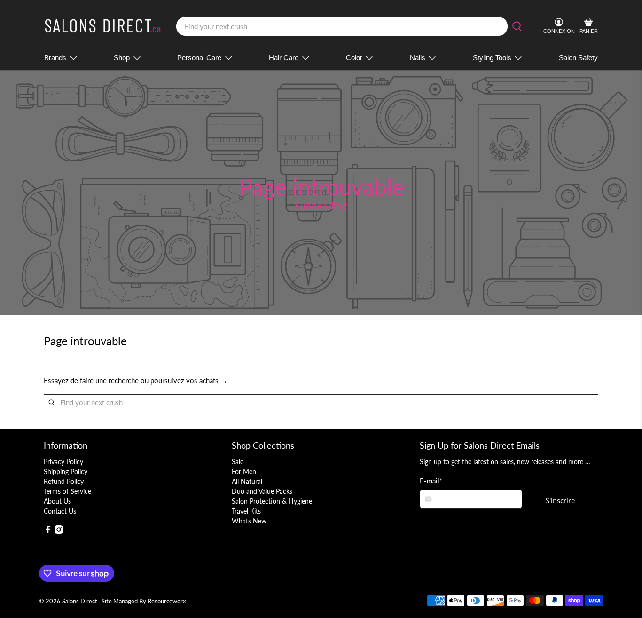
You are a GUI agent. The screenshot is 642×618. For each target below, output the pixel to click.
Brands (55, 58)
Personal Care (199, 58)
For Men (244, 471)
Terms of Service (67, 491)
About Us (57, 501)
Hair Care (283, 58)
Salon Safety (578, 58)
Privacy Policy (63, 461)
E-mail (431, 480)
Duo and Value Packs (262, 491)
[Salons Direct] (103, 26)
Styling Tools (492, 58)
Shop (122, 58)
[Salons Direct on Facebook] (48, 531)
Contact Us (60, 511)
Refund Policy (64, 481)
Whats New (249, 521)
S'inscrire (560, 500)
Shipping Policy (65, 471)
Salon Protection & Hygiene (272, 501)
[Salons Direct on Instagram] (59, 531)
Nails (417, 58)
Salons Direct (80, 601)
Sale (237, 461)
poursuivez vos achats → (188, 380)
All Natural (247, 481)
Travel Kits (246, 511)
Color (354, 58)
